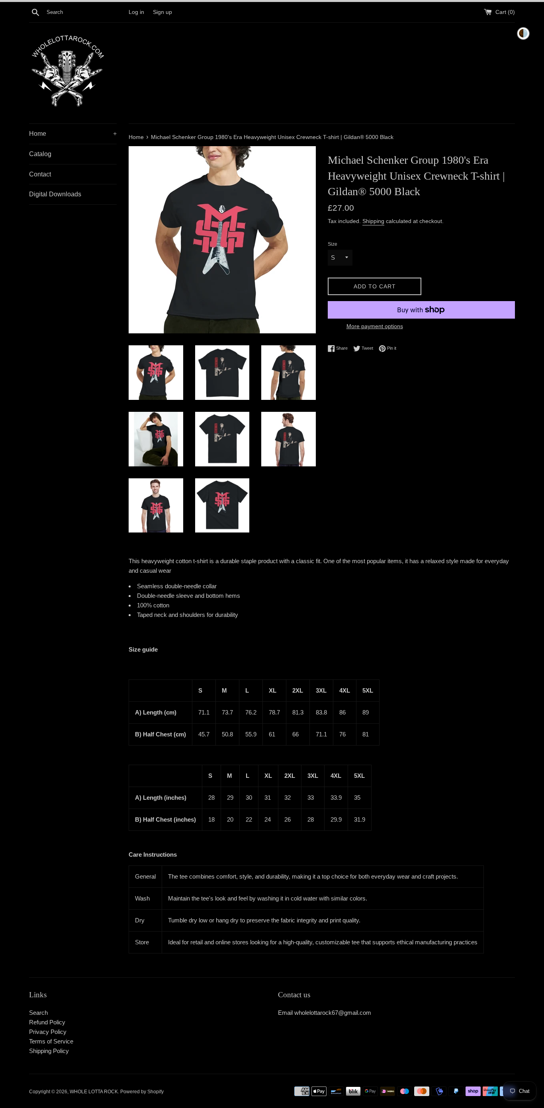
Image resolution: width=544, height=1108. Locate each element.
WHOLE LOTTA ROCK (94, 1091)
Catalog (40, 154)
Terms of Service (51, 1041)
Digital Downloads (55, 194)
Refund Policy (47, 1022)
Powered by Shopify (142, 1091)
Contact (40, 174)
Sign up (162, 12)
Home (73, 133)
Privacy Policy (48, 1031)
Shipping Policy (49, 1050)
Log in (136, 12)
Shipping (373, 221)
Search (38, 1012)
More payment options (374, 326)
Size (332, 244)
